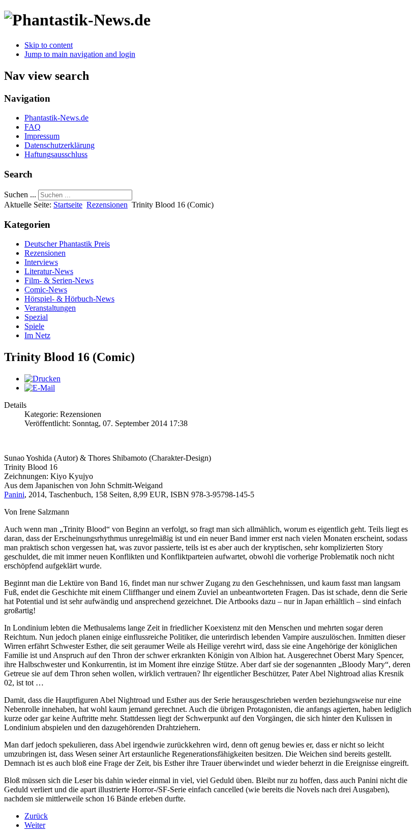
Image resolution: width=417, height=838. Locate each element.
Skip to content (48, 45)
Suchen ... (20, 194)
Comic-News (45, 289)
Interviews (41, 262)
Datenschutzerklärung (59, 145)
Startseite (67, 204)
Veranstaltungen (50, 308)
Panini (14, 494)
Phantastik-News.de (56, 117)
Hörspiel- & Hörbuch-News (69, 298)
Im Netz (37, 335)
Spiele (34, 326)
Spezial (36, 317)
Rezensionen (107, 204)
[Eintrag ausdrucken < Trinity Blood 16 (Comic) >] (42, 378)
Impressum (41, 136)
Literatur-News (48, 271)
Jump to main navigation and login (79, 54)
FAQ (32, 127)
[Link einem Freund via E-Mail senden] (39, 387)
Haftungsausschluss (55, 154)
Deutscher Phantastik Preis (67, 244)
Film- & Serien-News (59, 280)
